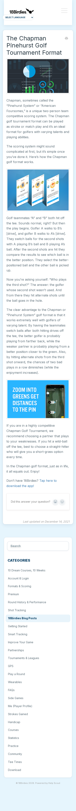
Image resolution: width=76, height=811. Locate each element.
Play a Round (16, 674)
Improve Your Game (20, 642)
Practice (13, 746)
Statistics (13, 738)
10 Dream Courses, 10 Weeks (26, 570)
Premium (13, 594)
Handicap (14, 722)
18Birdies (23, 783)
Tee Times (15, 762)
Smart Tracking (17, 634)
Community (15, 754)
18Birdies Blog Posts (22, 618)
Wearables (15, 682)
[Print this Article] (66, 39)
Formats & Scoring (19, 586)
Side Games (15, 698)
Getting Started (17, 626)
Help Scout (54, 783)
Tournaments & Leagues (23, 658)
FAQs (11, 690)
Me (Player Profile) (20, 706)
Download (14, 770)
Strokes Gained (18, 714)
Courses (13, 730)
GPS (10, 666)
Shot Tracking (17, 610)
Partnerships (16, 650)
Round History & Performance (27, 602)
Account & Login (18, 578)
